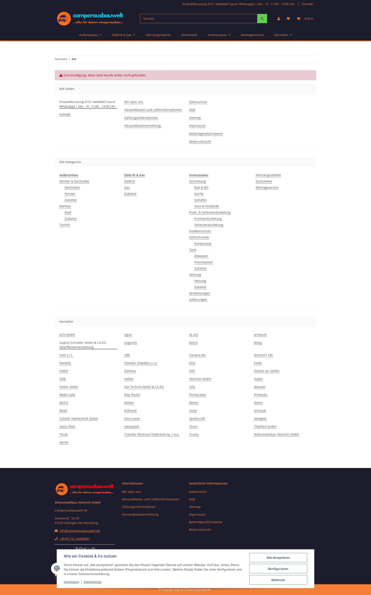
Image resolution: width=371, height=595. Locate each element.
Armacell (260, 335)
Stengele (260, 418)
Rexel (63, 411)
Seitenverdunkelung (208, 225)
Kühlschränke (199, 237)
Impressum (71, 582)
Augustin (130, 343)
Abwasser (201, 256)
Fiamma (130, 371)
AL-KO (193, 335)
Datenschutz (93, 582)
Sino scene (132, 418)
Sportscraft (197, 418)
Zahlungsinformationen (141, 118)
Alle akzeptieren (278, 557)
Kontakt (307, 4)
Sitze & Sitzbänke (206, 206)
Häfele (129, 379)
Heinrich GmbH (200, 379)
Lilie (192, 387)
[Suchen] (262, 18)
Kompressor (203, 243)
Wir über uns (133, 102)
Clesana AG (197, 355)
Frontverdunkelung (208, 219)
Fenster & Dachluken (74, 181)
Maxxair (259, 387)
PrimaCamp (197, 395)
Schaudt (260, 411)
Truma (194, 434)
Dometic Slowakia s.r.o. (140, 363)
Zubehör (71, 200)
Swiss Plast (67, 426)
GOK (62, 379)
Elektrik (129, 181)
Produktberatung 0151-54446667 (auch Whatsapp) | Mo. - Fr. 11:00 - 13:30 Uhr (238, 4)
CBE (127, 355)
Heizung (195, 275)
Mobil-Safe (67, 395)
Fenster (70, 194)
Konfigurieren (278, 569)
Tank (192, 250)
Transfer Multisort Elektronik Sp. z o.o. (151, 434)
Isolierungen (198, 299)
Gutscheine (264, 181)
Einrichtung (197, 181)
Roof (68, 212)
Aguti (128, 335)
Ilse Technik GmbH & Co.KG (144, 387)
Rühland (130, 411)
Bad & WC (201, 187)
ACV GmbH (67, 335)
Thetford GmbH (265, 426)
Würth (63, 442)
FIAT (192, 371)
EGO (192, 363)
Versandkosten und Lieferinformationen (153, 110)
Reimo (193, 403)
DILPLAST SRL (263, 355)
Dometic (65, 363)
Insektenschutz (200, 231)
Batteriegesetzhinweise (206, 134)
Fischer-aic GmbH (266, 371)
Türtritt (64, 225)
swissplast (131, 426)
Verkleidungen (199, 293)
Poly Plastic (132, 395)
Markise (65, 206)
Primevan (261, 395)
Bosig (258, 343)
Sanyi (193, 411)
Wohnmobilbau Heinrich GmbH (276, 434)
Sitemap (195, 118)
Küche (198, 194)
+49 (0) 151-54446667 (74, 539)
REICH (63, 403)
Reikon (129, 403)
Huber (258, 379)
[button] (278, 18)
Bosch (193, 343)
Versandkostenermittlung (142, 126)
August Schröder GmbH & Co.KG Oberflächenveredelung (82, 345)
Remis (258, 403)
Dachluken (72, 187)
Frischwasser (203, 262)
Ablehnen (278, 580)
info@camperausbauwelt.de (79, 531)
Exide (258, 363)
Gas (127, 187)
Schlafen (200, 200)
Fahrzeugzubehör (268, 175)
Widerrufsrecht (200, 141)
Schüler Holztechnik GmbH (78, 418)
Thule (63, 434)
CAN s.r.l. (66, 355)
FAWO (63, 371)
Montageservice (267, 187)
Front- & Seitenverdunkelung (210, 212)
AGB (192, 110)
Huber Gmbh (68, 387)
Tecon (193, 426)
